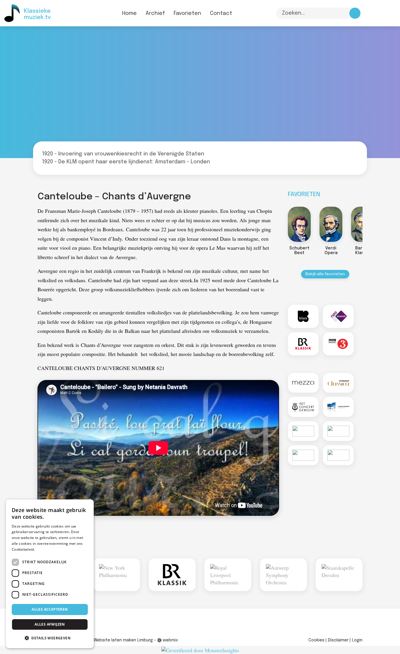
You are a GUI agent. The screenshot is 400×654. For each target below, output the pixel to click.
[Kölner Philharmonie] (303, 455)
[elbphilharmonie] (338, 406)
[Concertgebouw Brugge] (338, 455)
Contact (221, 13)
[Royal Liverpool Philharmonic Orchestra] (172, 574)
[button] (50, 638)
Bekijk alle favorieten (325, 274)
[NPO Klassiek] (338, 316)
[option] (299, 232)
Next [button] (368, 226)
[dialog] (50, 573)
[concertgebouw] (303, 406)
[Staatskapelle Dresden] (283, 574)
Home (129, 13)
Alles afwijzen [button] (50, 624)
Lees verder (46, 549)
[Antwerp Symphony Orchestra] (227, 574)
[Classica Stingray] (338, 382)
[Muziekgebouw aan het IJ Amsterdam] (338, 431)
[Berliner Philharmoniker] (339, 574)
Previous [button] (282, 226)
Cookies (316, 640)
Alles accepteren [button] (50, 609)
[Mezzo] (303, 382)
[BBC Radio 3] (338, 344)
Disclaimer (338, 640)
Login (357, 640)
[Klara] (303, 316)
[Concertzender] (303, 431)
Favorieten (187, 13)
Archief (155, 13)
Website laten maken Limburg (123, 640)
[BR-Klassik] (303, 344)
